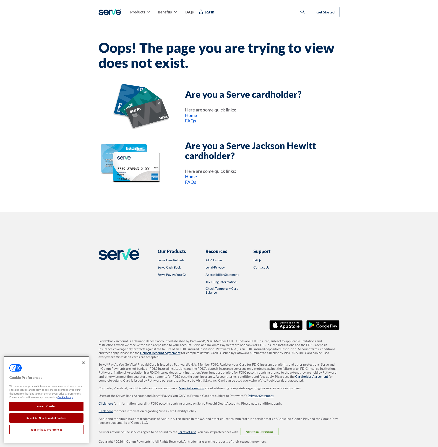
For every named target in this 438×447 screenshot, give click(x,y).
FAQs (190, 120)
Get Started (325, 12)
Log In (209, 12)
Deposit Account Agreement (160, 353)
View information (191, 388)
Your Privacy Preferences (259, 431)
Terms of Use (187, 432)
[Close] (83, 363)
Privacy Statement (261, 396)
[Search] (302, 11)
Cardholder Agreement (311, 376)
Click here (106, 403)
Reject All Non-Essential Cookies (46, 417)
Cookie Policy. (65, 397)
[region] (46, 399)
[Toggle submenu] (148, 12)
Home (191, 115)
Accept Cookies (46, 406)
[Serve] (110, 12)
